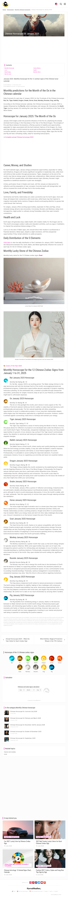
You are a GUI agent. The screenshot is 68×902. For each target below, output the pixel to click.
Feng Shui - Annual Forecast (12, 837)
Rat (12, 662)
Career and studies (10, 752)
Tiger (27, 662)
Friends (46, 891)
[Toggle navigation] (65, 4)
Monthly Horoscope (9, 68)
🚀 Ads (13, 891)
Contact (56, 891)
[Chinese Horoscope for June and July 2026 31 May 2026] (6, 711)
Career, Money (37, 68)
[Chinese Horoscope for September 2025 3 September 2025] (6, 738)
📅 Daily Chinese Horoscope (35, 891)
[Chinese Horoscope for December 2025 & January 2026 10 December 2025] (6, 724)
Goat (20, 671)
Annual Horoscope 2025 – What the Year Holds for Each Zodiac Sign (17, 640)
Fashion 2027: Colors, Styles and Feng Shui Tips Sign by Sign (50, 871)
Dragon (44, 662)
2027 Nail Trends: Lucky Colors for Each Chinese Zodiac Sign (49, 842)
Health (35, 70)
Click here (7, 242)
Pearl (40, 255)
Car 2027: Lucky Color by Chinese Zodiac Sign (17, 842)
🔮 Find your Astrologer (22, 891)
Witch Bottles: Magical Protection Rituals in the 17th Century (51, 640)
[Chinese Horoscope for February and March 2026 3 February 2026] (6, 718)
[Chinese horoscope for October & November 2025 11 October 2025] (6, 731)
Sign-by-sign (8, 74)
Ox (20, 662)
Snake (51, 662)
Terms (50, 891)
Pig (52, 671)
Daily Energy (8, 72)
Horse (59, 662)
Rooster (36, 671)
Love (6, 70)
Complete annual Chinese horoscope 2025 (19, 137)
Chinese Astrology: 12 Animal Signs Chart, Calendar (17, 871)
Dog (44, 671)
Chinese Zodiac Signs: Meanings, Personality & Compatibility (16, 865)
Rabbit (35, 662)
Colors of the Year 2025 (14, 366)
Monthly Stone (37, 72)
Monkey (28, 671)
